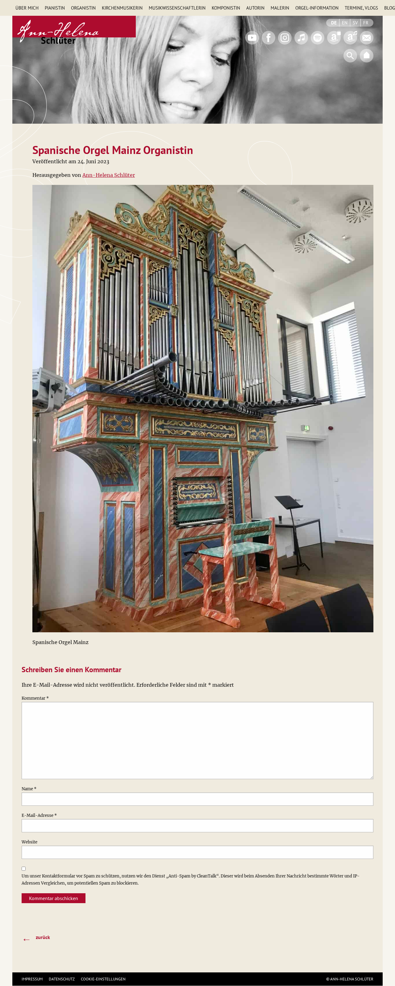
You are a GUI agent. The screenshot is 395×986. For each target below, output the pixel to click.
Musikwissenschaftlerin (177, 8)
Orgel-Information (317, 8)
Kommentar (35, 698)
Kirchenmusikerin (122, 8)
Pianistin (55, 8)
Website (29, 842)
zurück (36, 937)
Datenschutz (62, 979)
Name (29, 789)
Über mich (27, 8)
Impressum (32, 979)
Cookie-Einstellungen (103, 979)
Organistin (83, 8)
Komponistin (226, 8)
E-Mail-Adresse (39, 815)
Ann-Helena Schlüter (108, 175)
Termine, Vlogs (361, 8)
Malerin (280, 8)
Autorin (255, 8)
